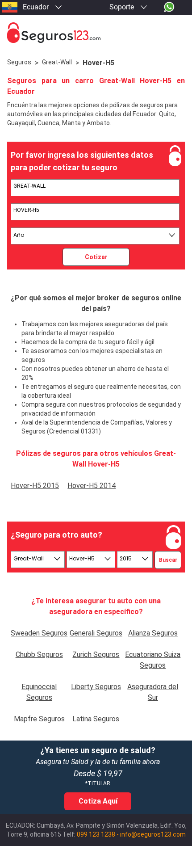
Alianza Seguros (153, 633)
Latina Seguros (95, 719)
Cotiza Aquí (98, 801)
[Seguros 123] (96, 32)
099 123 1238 (96, 834)
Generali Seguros (96, 633)
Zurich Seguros (95, 654)
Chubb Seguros (39, 654)
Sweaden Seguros (39, 633)
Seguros (19, 62)
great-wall (57, 62)
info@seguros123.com (153, 834)
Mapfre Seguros (39, 719)
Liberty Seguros (96, 686)
